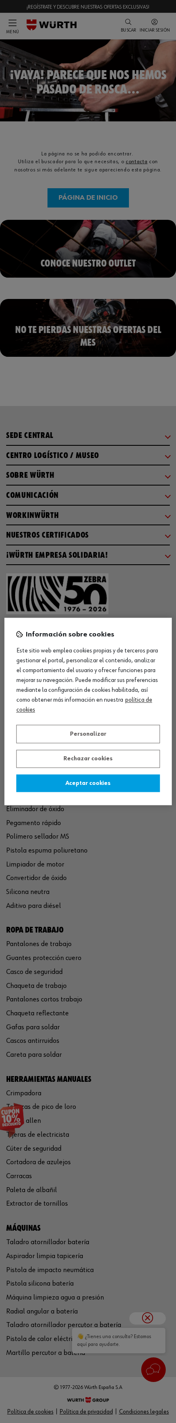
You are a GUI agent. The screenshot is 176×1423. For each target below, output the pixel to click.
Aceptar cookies (88, 783)
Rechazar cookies (88, 759)
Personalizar (88, 734)
